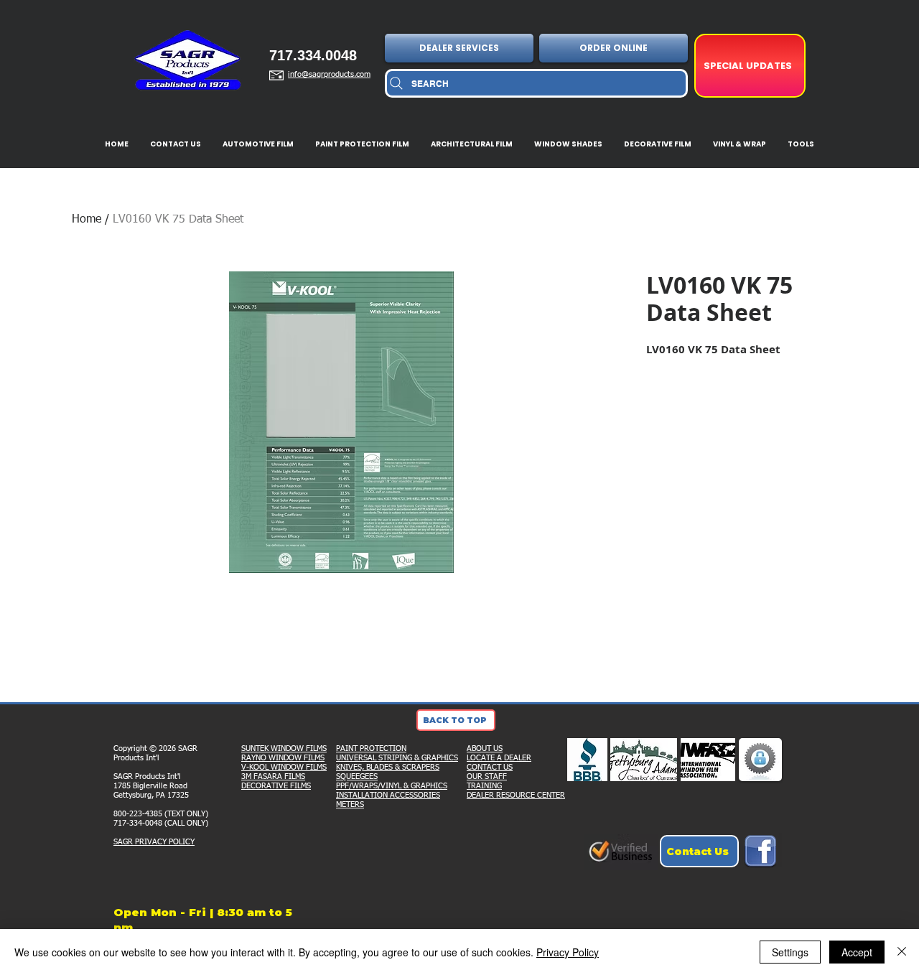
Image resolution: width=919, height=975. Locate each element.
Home (86, 219)
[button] (460, 48)
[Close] (901, 952)
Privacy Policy (567, 952)
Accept (856, 952)
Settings (790, 952)
